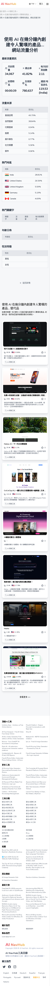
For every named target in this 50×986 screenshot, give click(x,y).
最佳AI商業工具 (31, 811)
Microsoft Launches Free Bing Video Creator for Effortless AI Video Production (12, 917)
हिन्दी (44, 977)
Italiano (6, 982)
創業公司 (5, 833)
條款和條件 (29, 929)
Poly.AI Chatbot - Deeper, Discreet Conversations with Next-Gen (35, 727)
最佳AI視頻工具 (7, 805)
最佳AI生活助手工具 (8, 811)
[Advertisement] (25, 26)
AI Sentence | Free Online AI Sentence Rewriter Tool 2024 (11, 788)
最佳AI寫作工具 (7, 802)
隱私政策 (5, 929)
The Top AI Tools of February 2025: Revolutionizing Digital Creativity (12, 866)
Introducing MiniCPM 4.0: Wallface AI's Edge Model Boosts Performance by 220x (36, 890)
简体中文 (26, 977)
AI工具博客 (5, 836)
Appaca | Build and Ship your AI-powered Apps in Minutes (36, 783)
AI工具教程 (29, 836)
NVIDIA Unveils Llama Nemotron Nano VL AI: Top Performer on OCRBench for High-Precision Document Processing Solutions (11, 908)
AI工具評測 (29, 839)
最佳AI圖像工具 (31, 802)
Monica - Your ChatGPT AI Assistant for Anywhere (10, 743)
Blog (27, 833)
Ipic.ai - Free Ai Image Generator (37, 742)
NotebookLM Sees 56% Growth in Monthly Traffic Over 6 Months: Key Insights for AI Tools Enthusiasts (36, 866)
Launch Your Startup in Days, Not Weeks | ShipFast (35, 793)
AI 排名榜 (5, 842)
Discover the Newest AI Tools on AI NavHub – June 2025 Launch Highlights (36, 906)
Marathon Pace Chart (29, 879)
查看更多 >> (25, 697)
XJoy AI (28, 732)
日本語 (14, 973)
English (6, 973)
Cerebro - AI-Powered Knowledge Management (10, 793)
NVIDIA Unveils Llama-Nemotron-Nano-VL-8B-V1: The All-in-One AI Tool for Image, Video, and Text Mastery (36, 898)
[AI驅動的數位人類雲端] (25, 522)
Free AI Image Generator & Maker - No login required (37, 754)
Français (41, 973)
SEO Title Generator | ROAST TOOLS (35, 788)
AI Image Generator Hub (10, 877)
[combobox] (33, 4)
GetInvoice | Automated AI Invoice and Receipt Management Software (11, 777)
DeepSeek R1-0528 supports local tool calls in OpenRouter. (12, 889)
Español (32, 973)
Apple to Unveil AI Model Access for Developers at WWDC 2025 (34, 859)
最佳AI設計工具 (7, 819)
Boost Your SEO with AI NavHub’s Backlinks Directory (12, 851)
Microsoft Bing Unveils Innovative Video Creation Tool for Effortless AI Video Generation (36, 918)
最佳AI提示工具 (31, 819)
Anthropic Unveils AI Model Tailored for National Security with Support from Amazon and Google (13, 898)
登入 (41, 4)
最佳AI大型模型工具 (8, 822)
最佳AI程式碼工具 (8, 808)
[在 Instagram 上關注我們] (15, 967)
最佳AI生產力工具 (32, 808)
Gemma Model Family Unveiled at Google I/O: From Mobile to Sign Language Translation (36, 852)
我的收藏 (29, 830)
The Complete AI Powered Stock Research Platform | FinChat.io (37, 769)
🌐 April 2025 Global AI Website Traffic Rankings (10, 858)
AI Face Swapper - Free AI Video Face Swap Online (13, 733)
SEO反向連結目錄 (8, 830)
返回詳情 (26, 283)
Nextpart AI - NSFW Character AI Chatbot (37, 738)
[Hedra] (25, 614)
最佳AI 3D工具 (31, 822)
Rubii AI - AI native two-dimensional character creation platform (12, 748)
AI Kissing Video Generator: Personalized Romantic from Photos (11, 770)
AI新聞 (4, 839)
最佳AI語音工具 (31, 805)
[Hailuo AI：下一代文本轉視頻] (25, 429)
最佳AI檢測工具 (31, 814)
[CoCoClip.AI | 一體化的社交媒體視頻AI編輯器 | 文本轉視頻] (25, 476)
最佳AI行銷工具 (7, 814)
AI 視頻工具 (11, 362)
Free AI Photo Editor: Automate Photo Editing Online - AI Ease (12, 759)
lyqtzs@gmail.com (8, 937)
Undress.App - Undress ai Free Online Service (12, 726)
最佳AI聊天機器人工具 (9, 816)
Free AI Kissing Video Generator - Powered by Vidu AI (36, 747)
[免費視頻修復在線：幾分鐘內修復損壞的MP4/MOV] (25, 658)
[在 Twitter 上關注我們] (4, 967)
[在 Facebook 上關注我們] (9, 967)
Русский (17, 977)
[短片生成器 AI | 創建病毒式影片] (25, 334)
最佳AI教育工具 (31, 816)
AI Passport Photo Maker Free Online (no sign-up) (12, 783)
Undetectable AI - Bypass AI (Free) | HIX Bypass (11, 754)
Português (7, 977)
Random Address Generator (35, 877)
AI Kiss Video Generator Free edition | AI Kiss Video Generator (13, 738)
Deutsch (23, 973)
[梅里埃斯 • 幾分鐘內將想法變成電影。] (25, 567)
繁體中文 (36, 977)
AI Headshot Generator (10, 880)
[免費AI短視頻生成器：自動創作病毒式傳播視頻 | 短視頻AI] (25, 380)
